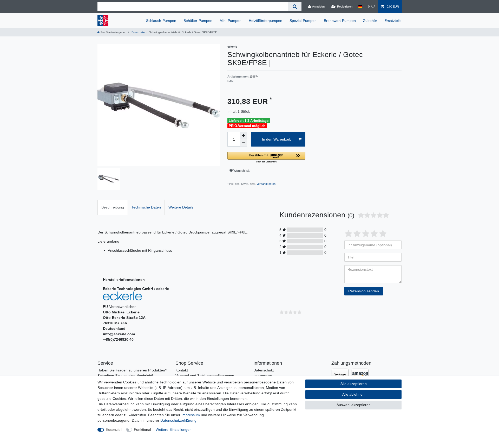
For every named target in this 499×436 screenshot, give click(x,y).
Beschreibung (112, 207)
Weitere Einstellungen (174, 429)
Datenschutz (263, 370)
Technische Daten (146, 207)
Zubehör (370, 20)
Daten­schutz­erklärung (178, 420)
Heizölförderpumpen (265, 20)
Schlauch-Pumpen (161, 20)
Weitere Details (180, 207)
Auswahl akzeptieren (354, 405)
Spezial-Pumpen (303, 20)
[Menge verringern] (243, 143)
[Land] (360, 6)
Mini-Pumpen (230, 20)
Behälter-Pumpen (197, 20)
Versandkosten (265, 183)
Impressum (190, 415)
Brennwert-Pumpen (340, 20)
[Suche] (294, 6)
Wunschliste (242, 171)
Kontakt (181, 370)
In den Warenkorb (276, 139)
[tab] (112, 207)
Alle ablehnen (353, 394)
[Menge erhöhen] (243, 135)
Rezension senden (363, 291)
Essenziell (114, 429)
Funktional (142, 429)
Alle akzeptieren (353, 384)
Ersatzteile (393, 20)
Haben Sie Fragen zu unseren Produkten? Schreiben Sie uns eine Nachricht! (132, 373)
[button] (266, 157)
